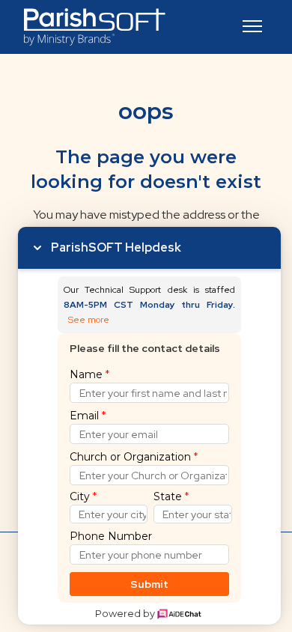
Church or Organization (134, 457)
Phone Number (111, 536)
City (83, 496)
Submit (149, 584)
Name (89, 374)
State (171, 496)
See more (88, 320)
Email (88, 415)
